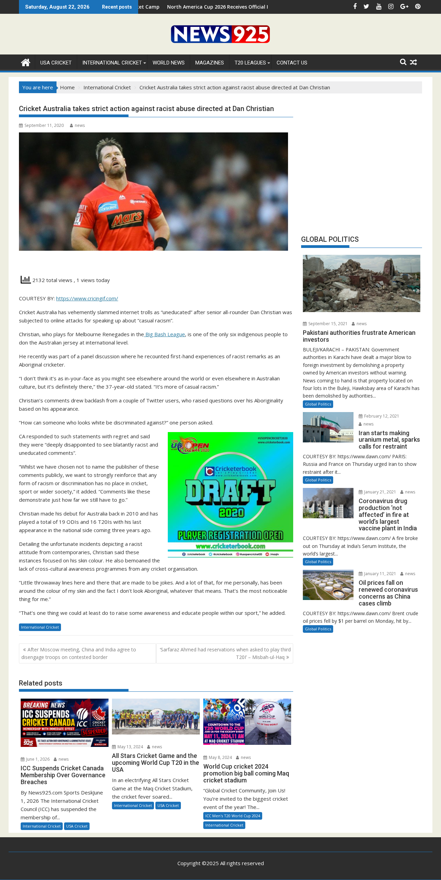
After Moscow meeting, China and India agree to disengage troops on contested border (78, 653)
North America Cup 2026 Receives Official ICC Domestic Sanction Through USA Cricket (231, 6)
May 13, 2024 (129, 747)
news (80, 125)
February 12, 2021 (381, 416)
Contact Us (292, 63)
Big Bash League (164, 334)
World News (169, 63)
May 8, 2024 (220, 757)
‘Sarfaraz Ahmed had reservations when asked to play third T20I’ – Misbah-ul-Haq (225, 653)
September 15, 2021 (327, 324)
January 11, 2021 (379, 574)
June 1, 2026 (37, 759)
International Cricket (112, 63)
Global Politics (318, 404)
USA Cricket (56, 63)
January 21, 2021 (379, 492)
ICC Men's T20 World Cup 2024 (232, 815)
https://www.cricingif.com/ (87, 298)
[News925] (26, 61)
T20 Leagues (250, 63)
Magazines (209, 63)
